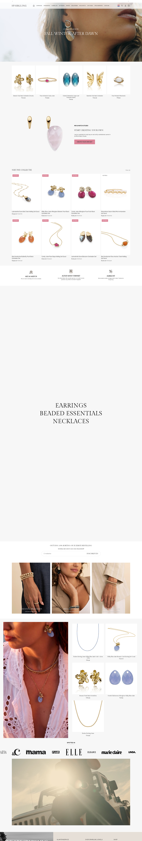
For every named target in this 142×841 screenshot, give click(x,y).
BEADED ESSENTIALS (71, 413)
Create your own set (84, 142)
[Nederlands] (118, 6)
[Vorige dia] (14, 80)
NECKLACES (71, 421)
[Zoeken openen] (122, 5)
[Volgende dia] (32, 80)
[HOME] (34, 5)
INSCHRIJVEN (92, 554)
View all (127, 170)
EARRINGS (71, 405)
